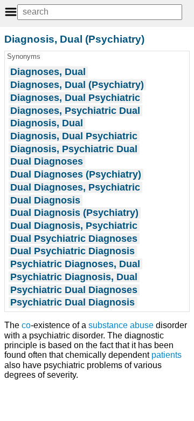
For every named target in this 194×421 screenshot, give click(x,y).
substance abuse (121, 325)
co (26, 325)
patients (166, 354)
